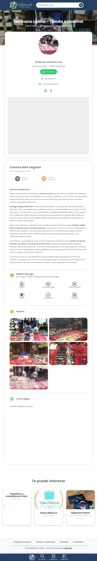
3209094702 (50, 79)
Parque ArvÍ (57, 199)
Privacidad (64, 542)
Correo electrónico (50, 84)
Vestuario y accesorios (61, 26)
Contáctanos (78, 542)
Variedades (44, 26)
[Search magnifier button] (81, 5)
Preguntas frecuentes (22, 542)
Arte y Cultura (31, 26)
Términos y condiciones (45, 542)
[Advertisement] (48, 126)
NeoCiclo (68, 548)
